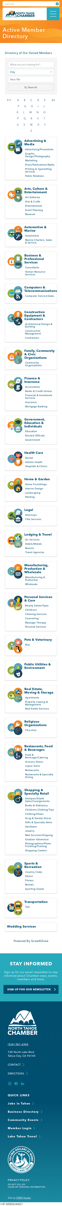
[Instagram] (10, 1084)
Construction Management (33, 332)
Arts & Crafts (32, 201)
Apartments (32, 697)
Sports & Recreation (33, 865)
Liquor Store (32, 765)
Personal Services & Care (38, 598)
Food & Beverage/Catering (36, 756)
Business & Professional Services (34, 258)
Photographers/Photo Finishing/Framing (38, 845)
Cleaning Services (36, 614)
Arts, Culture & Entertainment (36, 190)
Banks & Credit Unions (38, 391)
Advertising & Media (35, 142)
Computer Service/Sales (39, 295)
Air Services (32, 539)
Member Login (20, 1128)
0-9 (9, 100)
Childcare (31, 609)
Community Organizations (33, 364)
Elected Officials (35, 435)
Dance (29, 876)
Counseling (32, 618)
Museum (30, 214)
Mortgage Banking (36, 406)
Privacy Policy (19, 1180)
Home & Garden (37, 479)
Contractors (32, 337)
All (53, 100)
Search (32, 87)
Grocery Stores (34, 761)
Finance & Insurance (32, 380)
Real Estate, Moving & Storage (38, 690)
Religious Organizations (35, 723)
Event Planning (34, 210)
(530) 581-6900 (18, 1044)
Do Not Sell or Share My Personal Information (26, 1185)
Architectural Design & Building (38, 325)
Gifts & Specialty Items (38, 822)
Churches (31, 730)
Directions (16, 1073)
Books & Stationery (36, 805)
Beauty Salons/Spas (36, 605)
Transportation (36, 902)
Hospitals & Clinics (36, 466)
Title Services (33, 519)
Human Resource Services (35, 273)
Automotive (32, 235)
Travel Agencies (34, 552)
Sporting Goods (34, 888)
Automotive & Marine (35, 228)
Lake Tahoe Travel (22, 1136)
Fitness (29, 880)
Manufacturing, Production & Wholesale (36, 568)
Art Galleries (32, 197)
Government (32, 439)
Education (31, 431)
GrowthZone (39, 941)
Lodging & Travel (38, 534)
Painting (30, 496)
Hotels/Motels (33, 543)
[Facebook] (16, 1084)
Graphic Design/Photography (37, 155)
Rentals (29, 884)
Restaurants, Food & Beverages (38, 748)
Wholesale (31, 584)
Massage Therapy (35, 622)
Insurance (31, 402)
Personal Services (35, 626)
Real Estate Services (37, 708)
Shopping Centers (36, 850)
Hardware (31, 826)
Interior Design (34, 488)
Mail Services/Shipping (39, 835)
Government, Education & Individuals (34, 422)
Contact (14, 1064)
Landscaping (32, 492)
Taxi (27, 906)
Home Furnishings (36, 484)
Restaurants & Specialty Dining (39, 776)
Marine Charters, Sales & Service (38, 241)
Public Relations (34, 175)
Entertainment (33, 205)
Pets (27, 644)
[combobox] (31, 72)
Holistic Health (33, 462)
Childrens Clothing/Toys (39, 809)
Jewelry (29, 830)
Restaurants (32, 770)
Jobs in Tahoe (19, 1103)
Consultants (32, 267)
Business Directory (23, 1111)
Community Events (23, 1120)
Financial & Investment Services (38, 396)
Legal (28, 510)
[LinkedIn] (22, 1084)
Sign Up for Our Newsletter (29, 989)
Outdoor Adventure (37, 839)
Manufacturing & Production (35, 578)
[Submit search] (57, 3)
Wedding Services (21, 926)
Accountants (32, 386)
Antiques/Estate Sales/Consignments (37, 800)
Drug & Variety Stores (38, 818)
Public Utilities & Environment (37, 666)
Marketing (31, 160)
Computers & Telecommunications (40, 289)
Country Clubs (33, 871)
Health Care (33, 453)
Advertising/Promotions (39, 149)
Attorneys (31, 514)
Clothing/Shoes (34, 813)
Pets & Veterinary (38, 640)
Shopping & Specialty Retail (36, 791)
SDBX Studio (23, 1197)
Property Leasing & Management (36, 703)
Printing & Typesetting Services (38, 170)
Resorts (29, 548)
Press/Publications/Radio (40, 164)
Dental (29, 457)
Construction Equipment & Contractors (34, 315)
